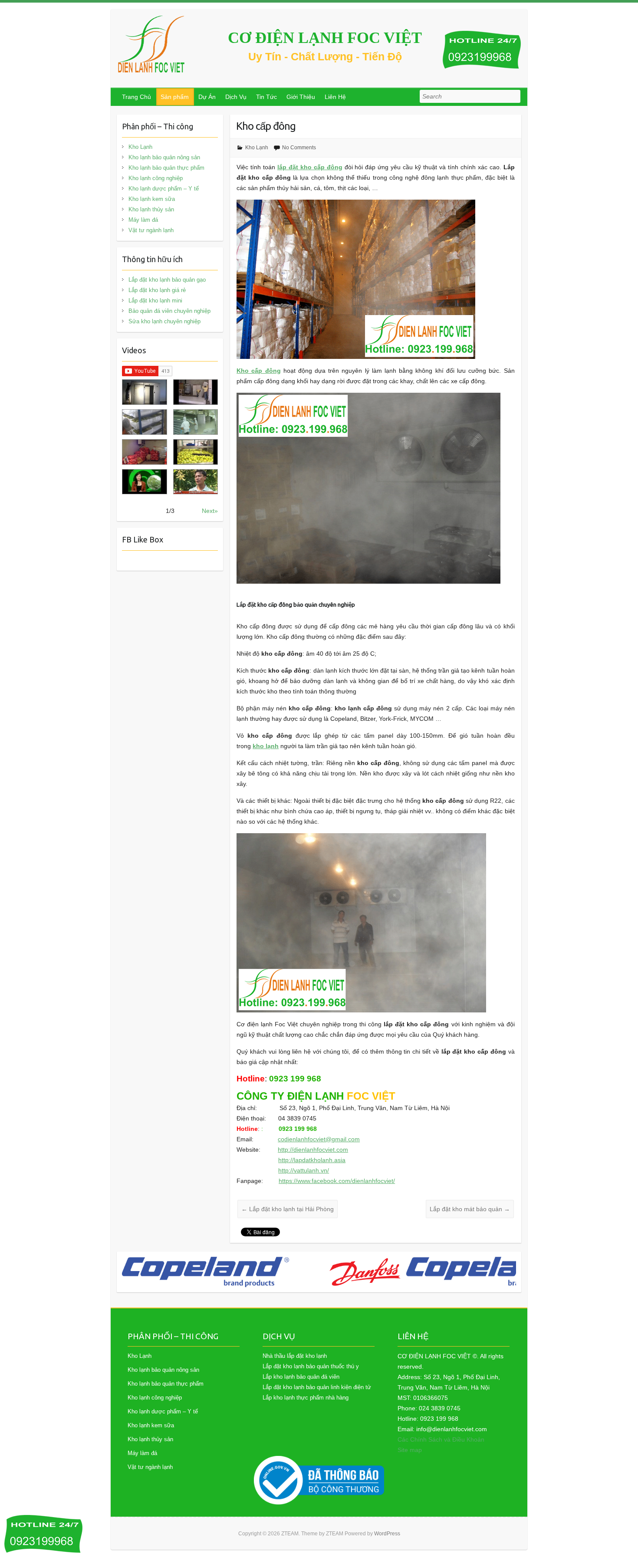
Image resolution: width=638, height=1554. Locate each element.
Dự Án (207, 96)
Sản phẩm (175, 96)
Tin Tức (266, 96)
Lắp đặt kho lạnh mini (155, 300)
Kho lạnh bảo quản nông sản (164, 157)
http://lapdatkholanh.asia (311, 1159)
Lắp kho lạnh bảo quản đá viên (301, 1376)
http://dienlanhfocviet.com (313, 1149)
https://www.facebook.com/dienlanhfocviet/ (337, 1180)
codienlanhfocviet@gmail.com (319, 1139)
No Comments (299, 148)
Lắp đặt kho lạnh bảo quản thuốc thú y (311, 1366)
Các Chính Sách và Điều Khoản (441, 1439)
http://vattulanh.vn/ (303, 1170)
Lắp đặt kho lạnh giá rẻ (157, 290)
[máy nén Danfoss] (193, 1272)
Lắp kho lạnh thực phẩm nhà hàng (306, 1397)
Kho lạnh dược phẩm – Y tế (163, 188)
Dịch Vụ (236, 96)
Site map (410, 1449)
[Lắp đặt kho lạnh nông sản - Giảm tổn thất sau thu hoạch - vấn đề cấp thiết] (195, 482)
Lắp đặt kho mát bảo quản (470, 1209)
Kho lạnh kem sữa (151, 199)
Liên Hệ (335, 96)
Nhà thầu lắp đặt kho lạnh (295, 1356)
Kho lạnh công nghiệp (155, 178)
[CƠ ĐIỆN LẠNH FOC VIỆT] (152, 44)
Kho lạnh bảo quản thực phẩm (166, 167)
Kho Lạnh (256, 148)
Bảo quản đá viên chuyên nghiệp (169, 311)
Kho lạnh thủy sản (151, 209)
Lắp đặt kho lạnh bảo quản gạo (167, 279)
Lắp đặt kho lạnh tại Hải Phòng (287, 1209)
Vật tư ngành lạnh (151, 230)
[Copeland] (318, 1272)
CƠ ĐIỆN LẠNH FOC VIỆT (325, 37)
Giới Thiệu (300, 96)
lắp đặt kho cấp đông (309, 167)
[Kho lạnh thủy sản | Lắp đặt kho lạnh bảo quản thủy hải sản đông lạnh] (195, 422)
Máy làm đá (143, 220)
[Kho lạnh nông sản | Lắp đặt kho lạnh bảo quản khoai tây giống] (144, 482)
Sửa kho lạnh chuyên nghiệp (164, 321)
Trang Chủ (136, 96)
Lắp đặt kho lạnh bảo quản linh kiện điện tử (317, 1387)
